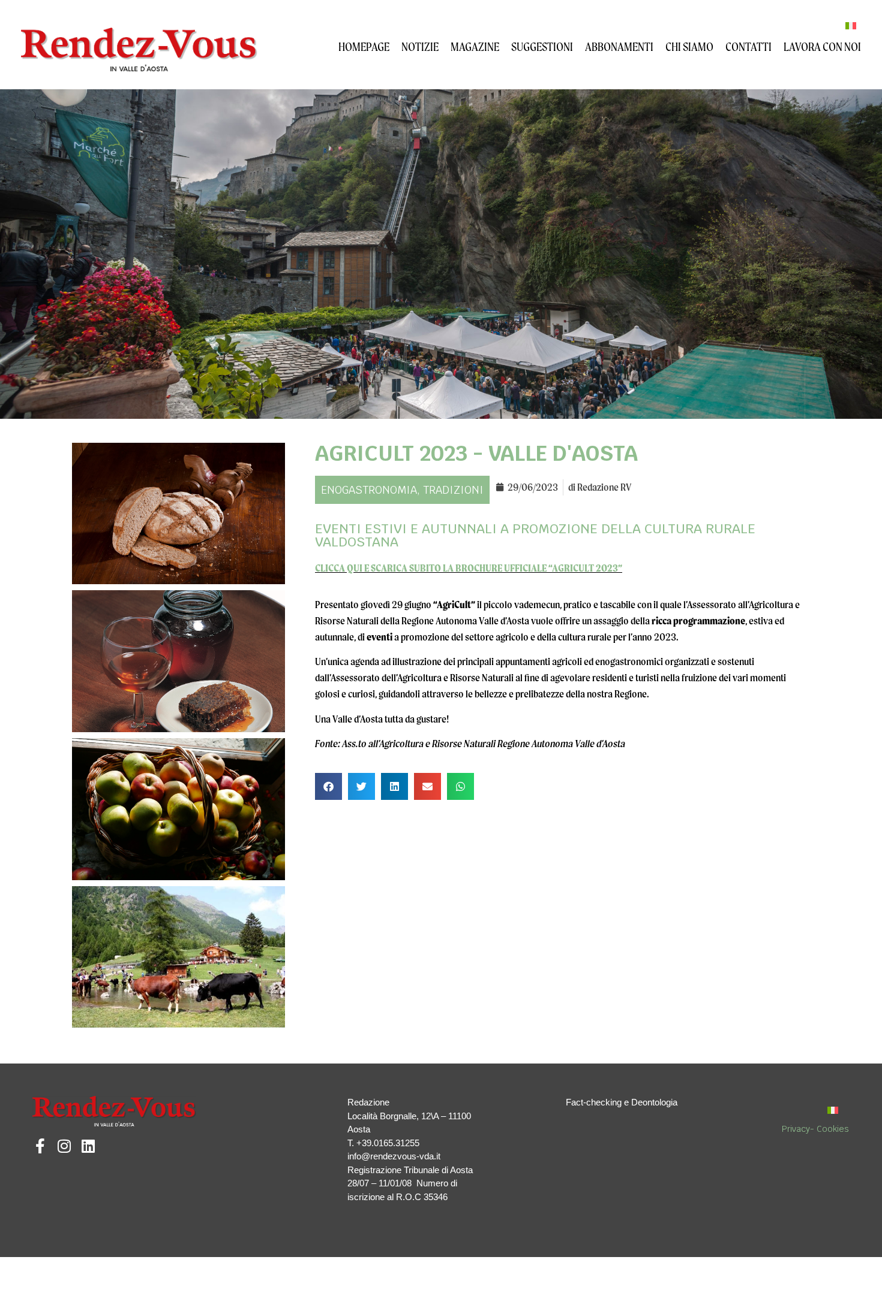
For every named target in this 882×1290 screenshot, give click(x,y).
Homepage (363, 46)
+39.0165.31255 (387, 1143)
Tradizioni (453, 490)
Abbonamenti (619, 46)
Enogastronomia (369, 490)
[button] (328, 786)
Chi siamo (689, 46)
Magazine (475, 46)
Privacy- (799, 1128)
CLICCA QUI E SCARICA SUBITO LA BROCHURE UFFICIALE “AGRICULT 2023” (468, 568)
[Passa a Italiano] (850, 25)
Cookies (833, 1128)
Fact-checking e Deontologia (621, 1102)
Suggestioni (542, 46)
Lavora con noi (822, 46)
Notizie (420, 46)
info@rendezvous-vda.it (393, 1156)
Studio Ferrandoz (198, 1269)
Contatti (748, 46)
